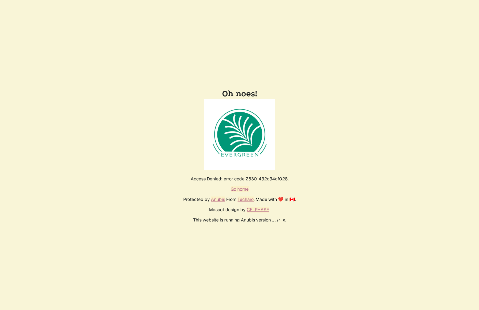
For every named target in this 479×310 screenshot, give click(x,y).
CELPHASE (258, 210)
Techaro (246, 199)
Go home (240, 189)
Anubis (218, 199)
